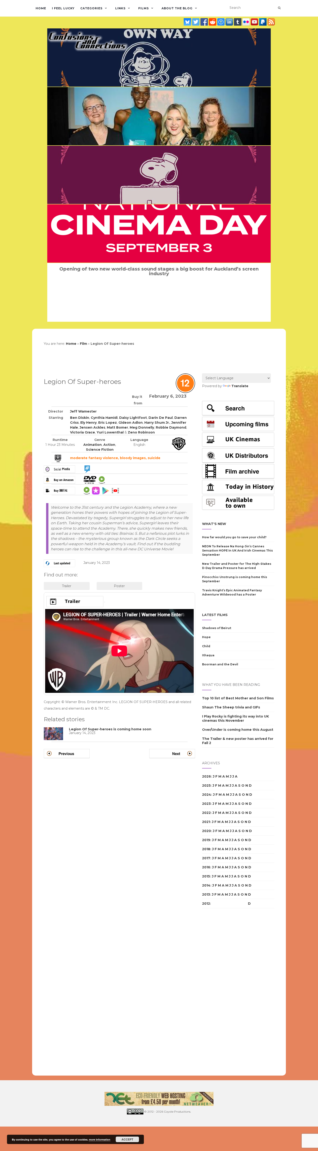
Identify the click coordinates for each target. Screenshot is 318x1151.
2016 (206, 867)
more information (99, 1139)
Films (143, 8)
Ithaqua (208, 655)
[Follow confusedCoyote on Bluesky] (188, 22)
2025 (206, 785)
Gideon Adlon (130, 422)
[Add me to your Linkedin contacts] (230, 22)
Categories (91, 8)
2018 (206, 849)
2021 (206, 822)
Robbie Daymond (171, 427)
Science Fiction (100, 449)
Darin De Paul (161, 418)
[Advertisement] (220, 992)
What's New (214, 524)
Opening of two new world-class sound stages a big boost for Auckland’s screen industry (159, 271)
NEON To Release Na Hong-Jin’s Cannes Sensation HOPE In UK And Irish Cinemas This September (237, 550)
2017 (206, 858)
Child (206, 646)
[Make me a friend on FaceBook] (204, 22)
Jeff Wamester (83, 411)
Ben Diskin (79, 418)
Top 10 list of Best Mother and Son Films (238, 698)
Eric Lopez (107, 422)
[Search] (279, 7)
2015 (206, 876)
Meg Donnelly (142, 427)
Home (41, 8)
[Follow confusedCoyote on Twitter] (196, 22)
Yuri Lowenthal (110, 432)
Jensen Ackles (92, 427)
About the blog (177, 8)
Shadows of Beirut (216, 628)
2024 (206, 794)
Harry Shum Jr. (157, 422)
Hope (206, 637)
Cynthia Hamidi (104, 418)
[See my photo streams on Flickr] (246, 22)
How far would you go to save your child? (234, 537)
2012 (206, 903)
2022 (206, 813)
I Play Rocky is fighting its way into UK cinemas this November (235, 718)
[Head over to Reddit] (213, 22)
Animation (92, 445)
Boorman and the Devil (220, 664)
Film (83, 344)
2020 (206, 831)
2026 (206, 776)
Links (120, 8)
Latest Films (215, 615)
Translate (239, 386)
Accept (127, 1139)
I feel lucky (63, 8)
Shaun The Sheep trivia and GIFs (231, 707)
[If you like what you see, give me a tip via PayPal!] (263, 22)
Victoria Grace (82, 432)
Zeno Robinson (141, 432)
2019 (206, 840)
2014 (206, 885)
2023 (206, 804)
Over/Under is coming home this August (237, 730)
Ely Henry (88, 422)
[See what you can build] (221, 22)
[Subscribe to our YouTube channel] (255, 22)
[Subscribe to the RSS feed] (271, 22)
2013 (206, 894)
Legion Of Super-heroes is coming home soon (110, 729)
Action (109, 445)
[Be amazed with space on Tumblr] (238, 22)
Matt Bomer (117, 427)
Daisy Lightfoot (133, 418)
